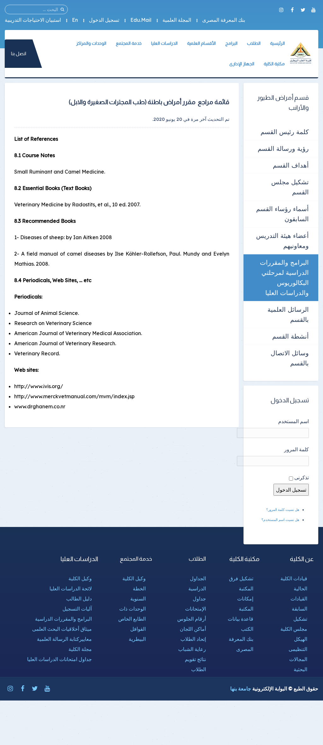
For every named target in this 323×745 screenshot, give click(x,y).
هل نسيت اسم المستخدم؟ (280, 519)
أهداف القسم (291, 165)
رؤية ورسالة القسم (283, 148)
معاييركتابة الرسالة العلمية (64, 639)
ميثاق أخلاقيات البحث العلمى (62, 629)
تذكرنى (301, 477)
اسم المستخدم (293, 421)
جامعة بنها (240, 688)
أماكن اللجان (193, 629)
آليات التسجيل (77, 609)
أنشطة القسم (290, 336)
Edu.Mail (140, 20)
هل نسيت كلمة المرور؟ (282, 509)
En (75, 20)
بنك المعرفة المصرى (223, 20)
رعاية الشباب (192, 649)
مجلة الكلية (80, 649)
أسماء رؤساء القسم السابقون (282, 214)
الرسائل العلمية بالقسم (288, 314)
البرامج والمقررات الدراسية (63, 619)
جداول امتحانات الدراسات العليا (59, 659)
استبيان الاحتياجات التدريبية (33, 20)
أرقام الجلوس (191, 619)
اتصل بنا (18, 53)
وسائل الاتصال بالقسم (290, 358)
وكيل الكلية (134, 578)
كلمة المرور (296, 449)
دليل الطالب (79, 598)
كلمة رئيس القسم (285, 132)
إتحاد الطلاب (193, 639)
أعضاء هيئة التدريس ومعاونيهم (282, 241)
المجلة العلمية (176, 20)
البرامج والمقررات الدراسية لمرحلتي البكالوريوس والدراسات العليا (284, 277)
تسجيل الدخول (104, 20)
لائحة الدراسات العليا (71, 588)
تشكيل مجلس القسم (290, 187)
